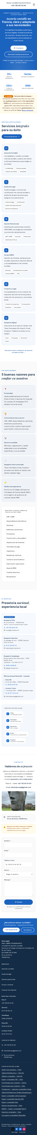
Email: (18, 787)
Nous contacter (27, 110)
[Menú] (34, 4)
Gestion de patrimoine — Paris (12, 1105)
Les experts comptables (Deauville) (14, 1115)
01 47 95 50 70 (11, 645)
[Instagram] (24, 1129)
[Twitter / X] (13, 1129)
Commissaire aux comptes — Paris (13, 1086)
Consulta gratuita (10, 136)
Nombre (7, 841)
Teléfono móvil (9, 860)
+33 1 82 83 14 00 (18, 5)
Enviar (19, 902)
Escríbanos (28, 930)
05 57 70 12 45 (13, 693)
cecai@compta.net (12, 630)
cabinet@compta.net (13, 648)
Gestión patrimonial (8, 979)
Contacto (19, 48)
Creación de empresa (9, 990)
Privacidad (22, 1132)
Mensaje (7, 880)
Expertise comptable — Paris (11, 1112)
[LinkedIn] (16, 1129)
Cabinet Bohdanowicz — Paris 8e (13, 1073)
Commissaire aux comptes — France (14, 1083)
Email (6, 851)
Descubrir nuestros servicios (18, 54)
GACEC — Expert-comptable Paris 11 (14, 1109)
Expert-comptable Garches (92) (13, 1099)
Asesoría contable (8, 969)
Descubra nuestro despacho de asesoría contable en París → (18, 351)
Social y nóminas (7, 985)
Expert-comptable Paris (10, 1102)
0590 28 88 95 (11, 665)
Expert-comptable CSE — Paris (12, 1079)
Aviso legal (15, 1132)
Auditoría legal (6, 974)
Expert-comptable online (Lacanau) (14, 1096)
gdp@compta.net (12, 668)
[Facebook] (20, 1129)
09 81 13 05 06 (12, 685)
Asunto (6, 870)
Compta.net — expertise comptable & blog (16, 1089)
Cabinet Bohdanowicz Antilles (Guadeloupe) (16, 1092)
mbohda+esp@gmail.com (14, 696)
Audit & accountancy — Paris (11, 1070)
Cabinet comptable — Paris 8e (12, 1076)
